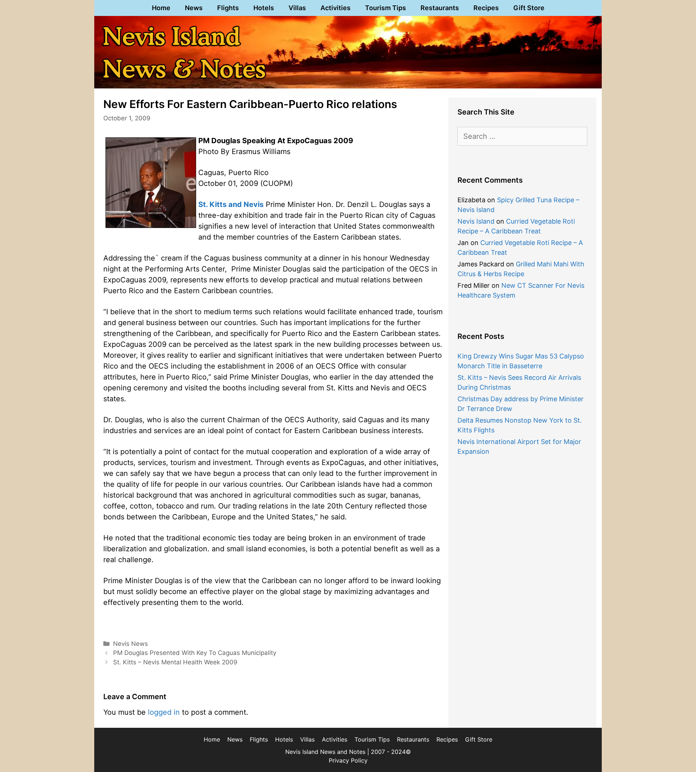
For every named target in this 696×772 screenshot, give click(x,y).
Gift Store (528, 8)
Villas (297, 8)
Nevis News (130, 643)
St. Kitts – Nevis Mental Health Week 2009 (175, 662)
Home (161, 8)
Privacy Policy (348, 760)
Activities (335, 8)
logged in (164, 712)
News (194, 8)
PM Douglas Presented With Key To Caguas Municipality (194, 652)
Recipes (486, 8)
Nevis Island (475, 221)
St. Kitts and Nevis (231, 204)
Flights (228, 8)
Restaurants (439, 8)
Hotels (263, 8)
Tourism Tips (385, 8)
